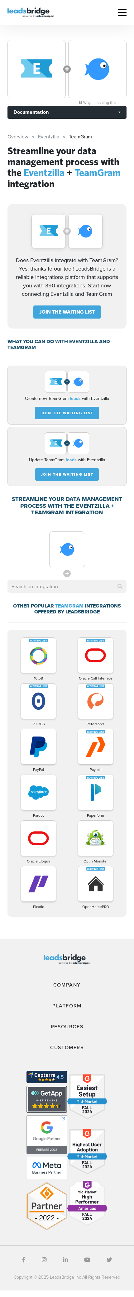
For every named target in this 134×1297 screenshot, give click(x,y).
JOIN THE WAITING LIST (67, 311)
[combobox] (67, 586)
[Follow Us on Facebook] (24, 1260)
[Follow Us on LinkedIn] (65, 1260)
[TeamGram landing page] (97, 69)
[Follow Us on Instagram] (44, 1260)
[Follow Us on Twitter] (109, 1260)
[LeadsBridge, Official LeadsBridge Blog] (30, 11)
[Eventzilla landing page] (36, 69)
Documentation (31, 112)
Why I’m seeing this (99, 102)
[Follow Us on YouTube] (87, 1260)
